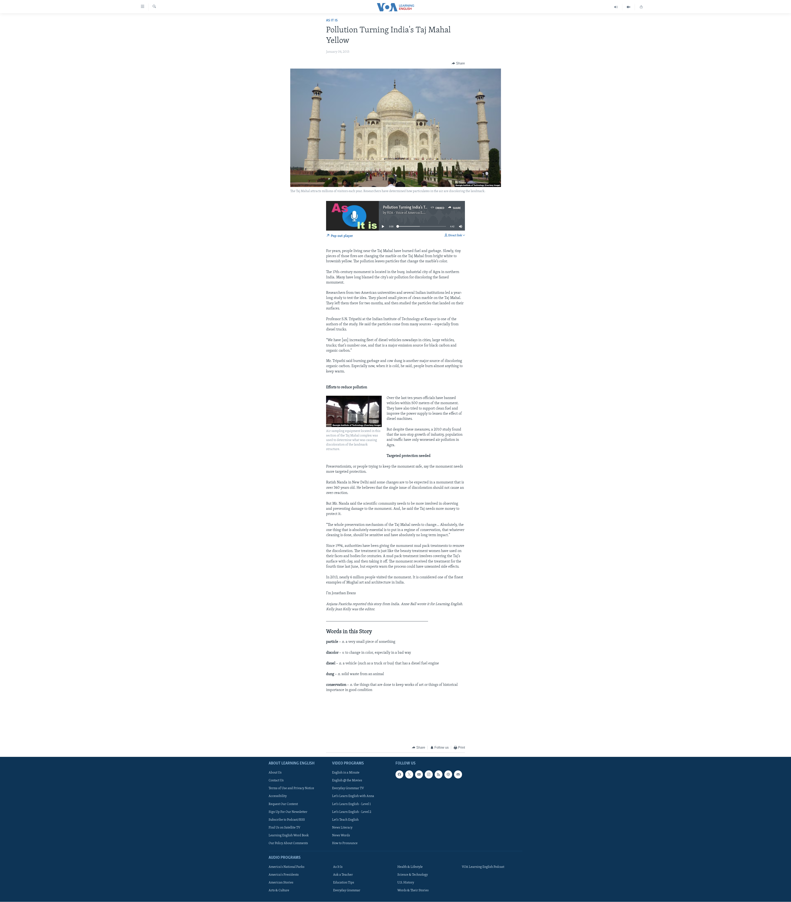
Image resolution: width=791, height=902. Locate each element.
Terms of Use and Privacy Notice (291, 788)
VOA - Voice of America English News (413, 213)
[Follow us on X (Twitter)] (409, 774)
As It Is (332, 20)
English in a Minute (345, 773)
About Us (275, 773)
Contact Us (276, 780)
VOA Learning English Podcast (483, 867)
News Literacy (342, 827)
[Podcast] (448, 774)
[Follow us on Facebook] (399, 774)
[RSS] (438, 774)
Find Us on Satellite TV (284, 827)
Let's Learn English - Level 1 (351, 804)
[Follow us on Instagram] (429, 774)
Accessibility (278, 796)
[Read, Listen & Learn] (641, 7)
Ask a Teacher (343, 874)
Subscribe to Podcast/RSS (287, 819)
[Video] (628, 7)
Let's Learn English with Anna (353, 796)
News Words (341, 835)
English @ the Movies (347, 780)
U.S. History (405, 882)
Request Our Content (283, 804)
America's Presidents (284, 874)
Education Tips (343, 882)
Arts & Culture (279, 890)
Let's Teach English (345, 819)
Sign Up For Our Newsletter (288, 812)
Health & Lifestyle (410, 867)
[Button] (458, 63)
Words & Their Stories (413, 890)
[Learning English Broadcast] (616, 7)
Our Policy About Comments (288, 843)
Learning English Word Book (289, 835)
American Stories (281, 882)
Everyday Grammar (346, 890)
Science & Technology (412, 874)
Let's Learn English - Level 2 (351, 812)
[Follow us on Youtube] (419, 774)
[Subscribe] (458, 774)
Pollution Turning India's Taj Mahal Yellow (417, 207)
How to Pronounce (345, 843)
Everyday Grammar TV (348, 788)
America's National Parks (286, 867)
